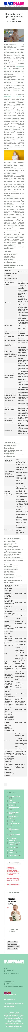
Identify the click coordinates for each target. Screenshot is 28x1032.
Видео (11, 805)
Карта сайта (8, 975)
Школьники (13, 855)
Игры (11, 821)
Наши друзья (8, 983)
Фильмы (12, 853)
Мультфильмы (14, 824)
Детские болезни (13, 884)
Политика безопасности (11, 973)
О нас (6, 968)
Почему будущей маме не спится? (13, 879)
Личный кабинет (9, 981)
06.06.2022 (9, 31)
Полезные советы (13, 839)
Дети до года (14, 808)
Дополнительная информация (13, 986)
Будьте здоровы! (12, 801)
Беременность (14, 796)
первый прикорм (13, 946)
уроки (15, 948)
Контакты (7, 972)
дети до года (12, 944)
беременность (12, 942)
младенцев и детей (12, 96)
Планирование (14, 834)
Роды (11, 850)
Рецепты (12, 847)
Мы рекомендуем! (14, 829)
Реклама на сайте (9, 970)
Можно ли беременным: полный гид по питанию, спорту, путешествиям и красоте (13, 871)
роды (9, 948)
